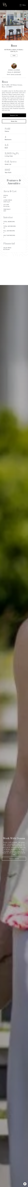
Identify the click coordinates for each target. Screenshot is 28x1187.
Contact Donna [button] (14, 858)
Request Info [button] (14, 115)
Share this (14, 121)
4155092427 (17, 72)
